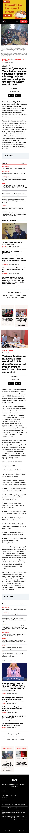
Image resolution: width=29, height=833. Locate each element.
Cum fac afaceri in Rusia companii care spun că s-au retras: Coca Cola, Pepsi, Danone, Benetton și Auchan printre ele (7, 321)
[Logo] (3, 21)
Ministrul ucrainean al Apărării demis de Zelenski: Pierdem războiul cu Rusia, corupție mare (14, 179)
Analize (4, 183)
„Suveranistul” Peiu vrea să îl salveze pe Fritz (14, 168)
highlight (5, 60)
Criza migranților (18, 59)
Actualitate (6, 59)
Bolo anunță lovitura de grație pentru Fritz (13, 173)
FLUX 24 (15, 88)
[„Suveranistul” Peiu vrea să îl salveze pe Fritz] (14, 231)
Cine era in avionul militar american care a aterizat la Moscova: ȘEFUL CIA (13, 194)
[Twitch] (16, 831)
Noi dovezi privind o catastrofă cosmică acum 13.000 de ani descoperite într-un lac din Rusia (14, 201)
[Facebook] (9, 95)
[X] (12, 95)
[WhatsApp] (19, 95)
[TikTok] (12, 831)
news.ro (17, 117)
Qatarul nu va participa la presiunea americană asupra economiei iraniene (12, 207)
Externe (4, 211)
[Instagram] (9, 831)
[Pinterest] (16, 95)
